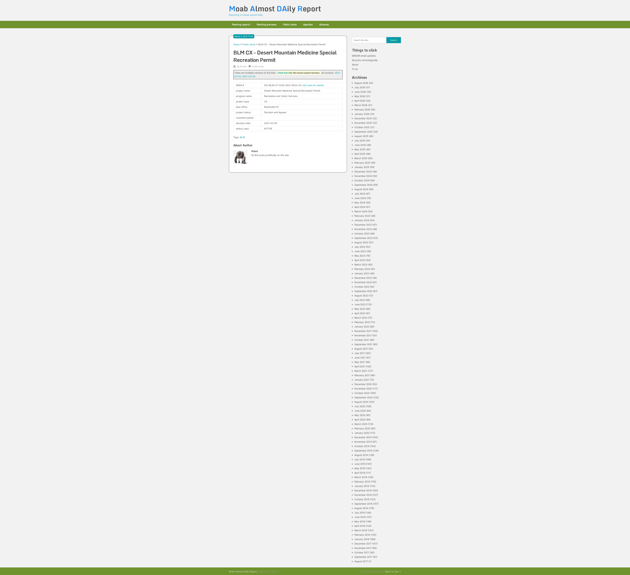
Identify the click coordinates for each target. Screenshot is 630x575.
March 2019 (360, 477)
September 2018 (363, 503)
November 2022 (363, 282)
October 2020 (361, 393)
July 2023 (359, 246)
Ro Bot (243, 66)
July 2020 (359, 406)
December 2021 (362, 331)
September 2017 (363, 556)
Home (236, 44)
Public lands (290, 24)
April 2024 (359, 207)
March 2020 (360, 424)
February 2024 (362, 215)
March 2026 (360, 105)
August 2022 (361, 295)
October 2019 (361, 446)
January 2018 (361, 539)
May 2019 (359, 468)
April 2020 (359, 419)
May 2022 (359, 308)
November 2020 (363, 388)
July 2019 (359, 459)
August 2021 (361, 348)
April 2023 (359, 260)
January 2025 (361, 167)
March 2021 (360, 370)
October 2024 (361, 180)
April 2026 (359, 100)
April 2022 (359, 313)
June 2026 (360, 91)
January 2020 (361, 432)
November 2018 (363, 494)
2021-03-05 (248, 76)
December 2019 (363, 437)
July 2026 (359, 87)
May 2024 (359, 202)
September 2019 (363, 450)
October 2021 (361, 339)
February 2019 (362, 481)
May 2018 (359, 521)
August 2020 (361, 401)
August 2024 (361, 189)
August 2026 (361, 83)
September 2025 (363, 131)
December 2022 (363, 277)
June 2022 (360, 304)
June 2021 (360, 357)
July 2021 (359, 353)
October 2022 (361, 286)
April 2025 (359, 153)
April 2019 (359, 472)
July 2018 (359, 512)
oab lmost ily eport (275, 8)
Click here (283, 72)
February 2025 (362, 162)
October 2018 (361, 499)
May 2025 (359, 149)
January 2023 (361, 273)
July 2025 (359, 140)
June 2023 (360, 251)
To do (355, 69)
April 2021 (359, 366)
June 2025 (360, 145)
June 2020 (360, 410)
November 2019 (363, 441)
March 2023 (360, 264)
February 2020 (362, 428)
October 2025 (361, 127)
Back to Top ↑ (393, 571)
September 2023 (363, 238)
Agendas (308, 24)
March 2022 (360, 317)
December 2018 (363, 490)
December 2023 (363, 224)
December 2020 (363, 384)
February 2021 (362, 375)
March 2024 (360, 211)
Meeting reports (241, 24)
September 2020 (363, 397)
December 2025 (363, 118)
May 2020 (359, 415)
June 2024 (360, 198)
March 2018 (360, 530)
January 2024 (361, 220)
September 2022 (363, 291)
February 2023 (362, 269)
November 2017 (363, 548)
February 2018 (362, 534)
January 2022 (361, 326)
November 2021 (363, 335)
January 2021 (361, 379)
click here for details (313, 85)
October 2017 (361, 552)
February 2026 (362, 109)
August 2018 (361, 508)
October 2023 (361, 233)
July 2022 (359, 300)
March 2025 (360, 158)
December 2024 (363, 171)
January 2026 (361, 114)
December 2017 (362, 543)
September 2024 (363, 184)
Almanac (324, 24)
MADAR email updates (364, 55)
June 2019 (360, 463)
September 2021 (363, 344)
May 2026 (359, 96)
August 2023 (361, 242)
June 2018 (360, 517)
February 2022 (362, 322)
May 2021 (359, 362)
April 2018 (359, 525)
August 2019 (361, 455)
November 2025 (363, 122)
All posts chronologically (365, 60)
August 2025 (361, 136)
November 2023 (363, 229)
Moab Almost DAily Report (243, 571)
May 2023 (359, 255)
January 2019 (361, 486)
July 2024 (359, 193)
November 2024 (363, 176)
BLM (242, 137)
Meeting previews (266, 24)
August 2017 (361, 561)
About (355, 64)
